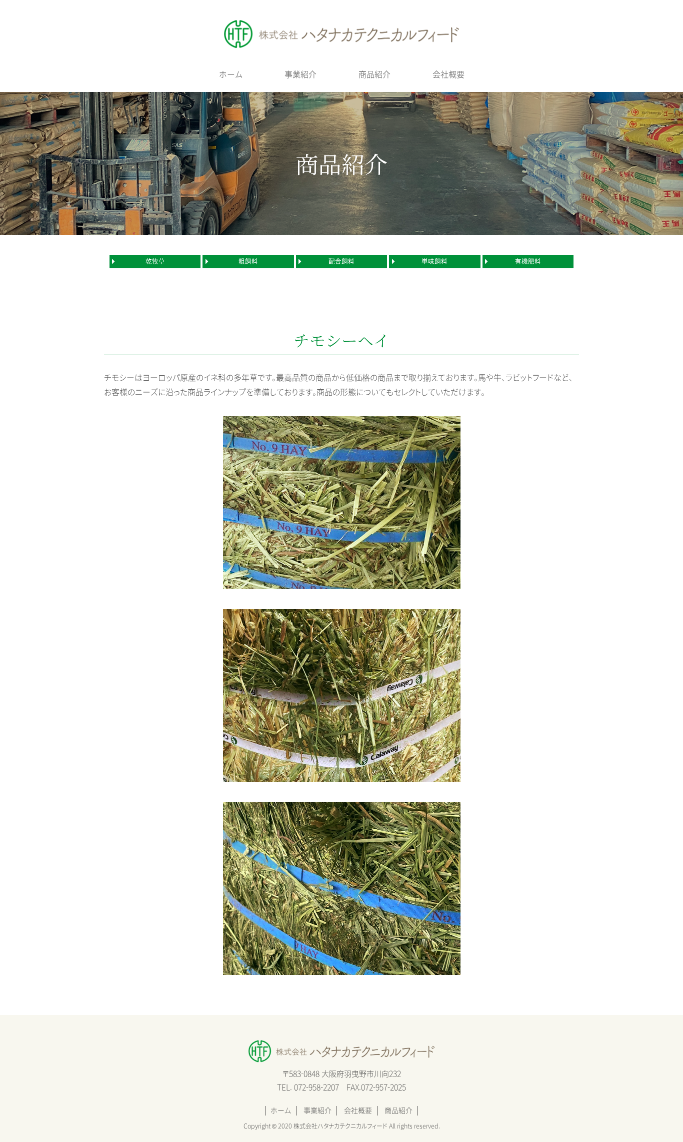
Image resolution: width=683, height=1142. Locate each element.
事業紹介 (300, 74)
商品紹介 (374, 74)
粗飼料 (248, 261)
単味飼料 (435, 261)
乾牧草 (155, 261)
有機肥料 (528, 261)
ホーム (230, 74)
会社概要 (448, 74)
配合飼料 (341, 261)
